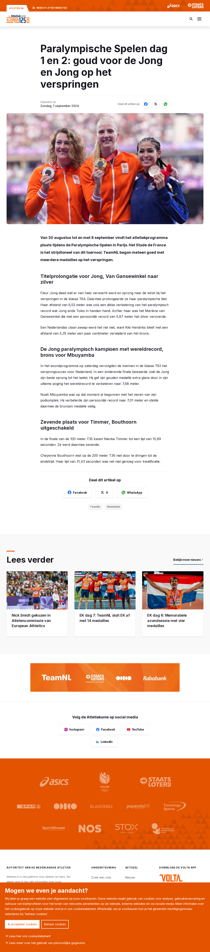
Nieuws (130, 877)
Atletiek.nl (16, 8)
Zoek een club (101, 877)
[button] (199, 19)
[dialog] (105, 917)
